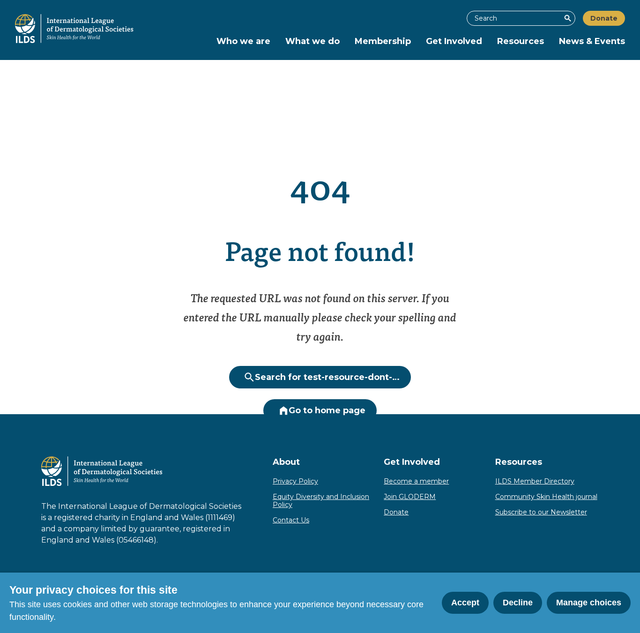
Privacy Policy (295, 481)
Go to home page (327, 410)
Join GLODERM (410, 496)
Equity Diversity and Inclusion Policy (321, 500)
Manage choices (588, 602)
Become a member (416, 481)
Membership (383, 41)
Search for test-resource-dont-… (327, 377)
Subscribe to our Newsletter (541, 512)
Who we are (243, 41)
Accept (465, 602)
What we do (312, 41)
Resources (520, 41)
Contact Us (291, 520)
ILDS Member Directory (534, 481)
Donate (604, 18)
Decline (518, 602)
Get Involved (454, 41)
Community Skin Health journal (546, 496)
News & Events (592, 41)
